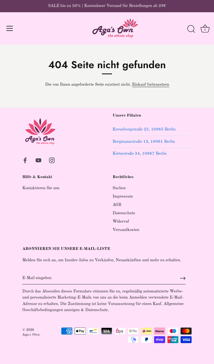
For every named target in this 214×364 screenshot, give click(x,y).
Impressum (123, 197)
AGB (117, 205)
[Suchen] (191, 29)
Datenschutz (124, 213)
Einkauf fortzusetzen (150, 85)
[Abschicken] (183, 278)
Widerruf (121, 222)
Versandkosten (126, 230)
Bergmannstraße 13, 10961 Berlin (144, 142)
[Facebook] (25, 160)
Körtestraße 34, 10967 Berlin (140, 154)
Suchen (119, 188)
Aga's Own (31, 334)
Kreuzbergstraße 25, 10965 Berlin (144, 129)
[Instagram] (52, 160)
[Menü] (10, 28)
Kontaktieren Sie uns (41, 188)
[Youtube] (38, 160)
